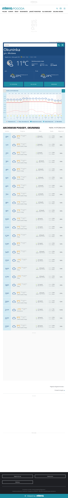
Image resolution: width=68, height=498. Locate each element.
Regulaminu (42, 489)
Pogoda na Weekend (54, 84)
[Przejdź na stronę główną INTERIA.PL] (7, 8)
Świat (16, 11)
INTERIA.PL (36, 491)
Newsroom (50, 476)
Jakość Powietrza (35, 11)
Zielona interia (58, 11)
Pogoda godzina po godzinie (13, 84)
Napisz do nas (17, 476)
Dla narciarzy (47, 11)
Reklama (17, 482)
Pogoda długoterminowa (57, 386)
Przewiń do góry (59, 390)
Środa (36, 71)
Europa (10, 11)
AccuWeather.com (60, 42)
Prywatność (24, 491)
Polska (4, 11)
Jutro (6, 71)
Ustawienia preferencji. (17, 491)
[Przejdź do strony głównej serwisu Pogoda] (19, 8)
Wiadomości (24, 11)
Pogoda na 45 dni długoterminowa (33, 84)
